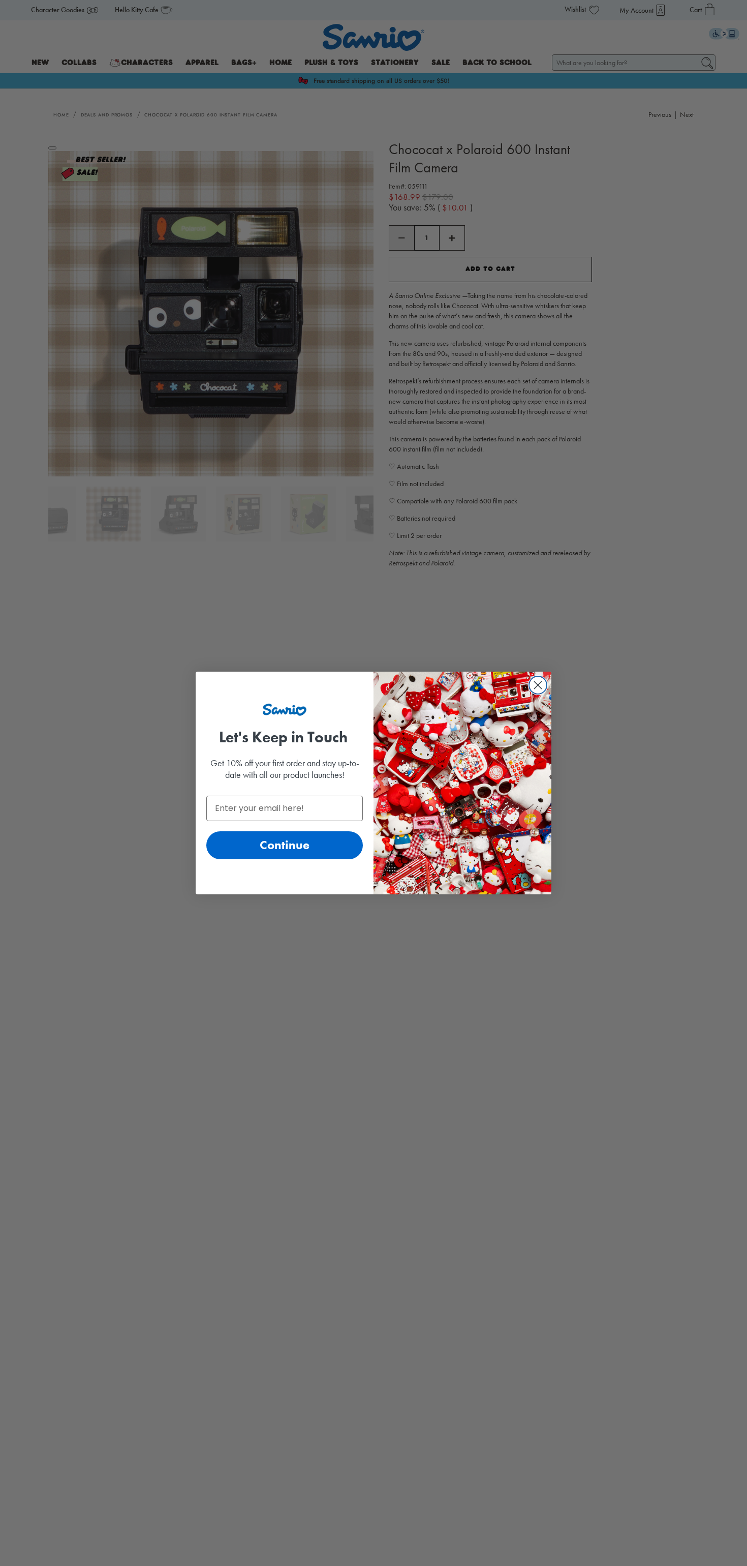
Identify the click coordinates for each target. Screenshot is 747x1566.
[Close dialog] (537, 685)
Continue (284, 845)
